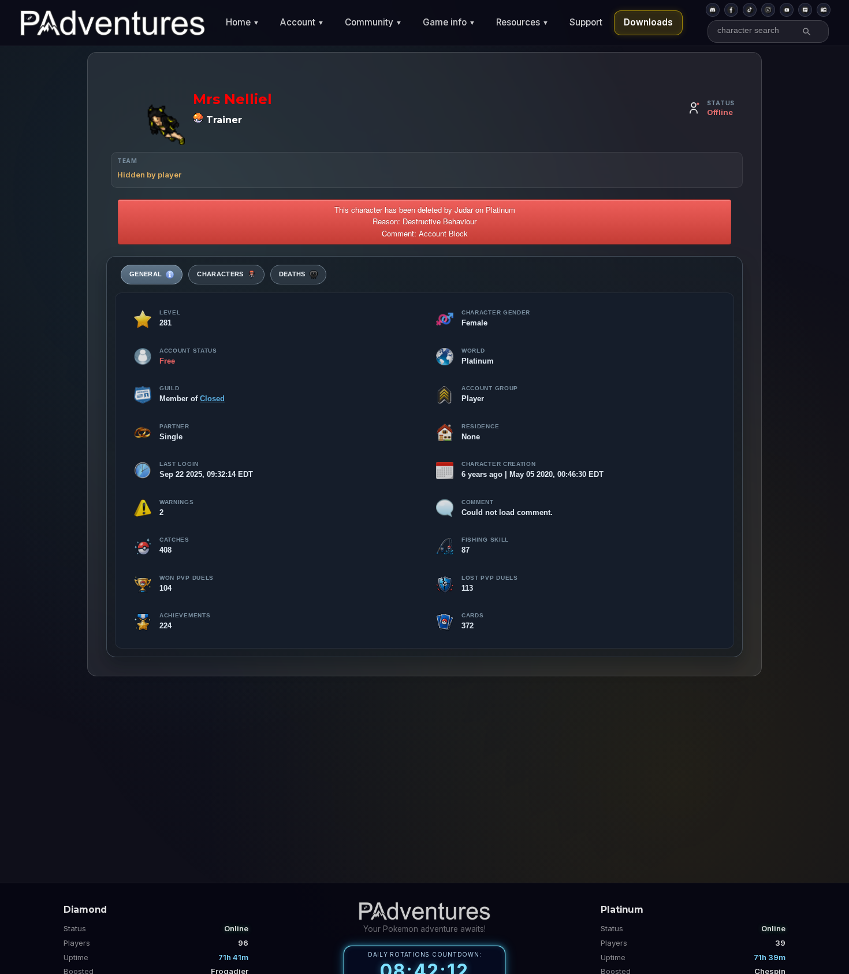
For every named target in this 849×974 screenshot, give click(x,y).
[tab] (152, 274)
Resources (522, 22)
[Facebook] (731, 10)
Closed (212, 398)
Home (242, 22)
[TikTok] (750, 10)
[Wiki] (824, 10)
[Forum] (805, 10)
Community (373, 22)
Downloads (648, 22)
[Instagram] (768, 10)
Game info (449, 22)
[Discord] (713, 10)
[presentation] (152, 274)
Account (302, 22)
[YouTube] (787, 10)
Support (585, 22)
